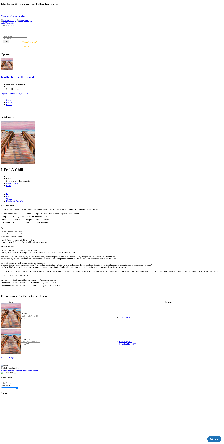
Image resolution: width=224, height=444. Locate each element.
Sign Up (25, 46)
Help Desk (11, 370)
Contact (24, 370)
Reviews (9, 196)
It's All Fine (25, 339)
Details (9, 194)
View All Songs (7, 357)
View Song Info (125, 317)
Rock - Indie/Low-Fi (29, 316)
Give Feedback (34, 370)
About (3, 370)
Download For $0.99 (127, 344)
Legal (18, 370)
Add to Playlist (12, 183)
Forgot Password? (29, 42)
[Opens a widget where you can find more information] (214, 439)
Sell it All (25, 314)
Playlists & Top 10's (14, 201)
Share (25, 93)
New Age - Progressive (30, 342)
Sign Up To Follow (9, 93)
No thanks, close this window (13, 16)
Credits (9, 199)
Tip (20, 93)
